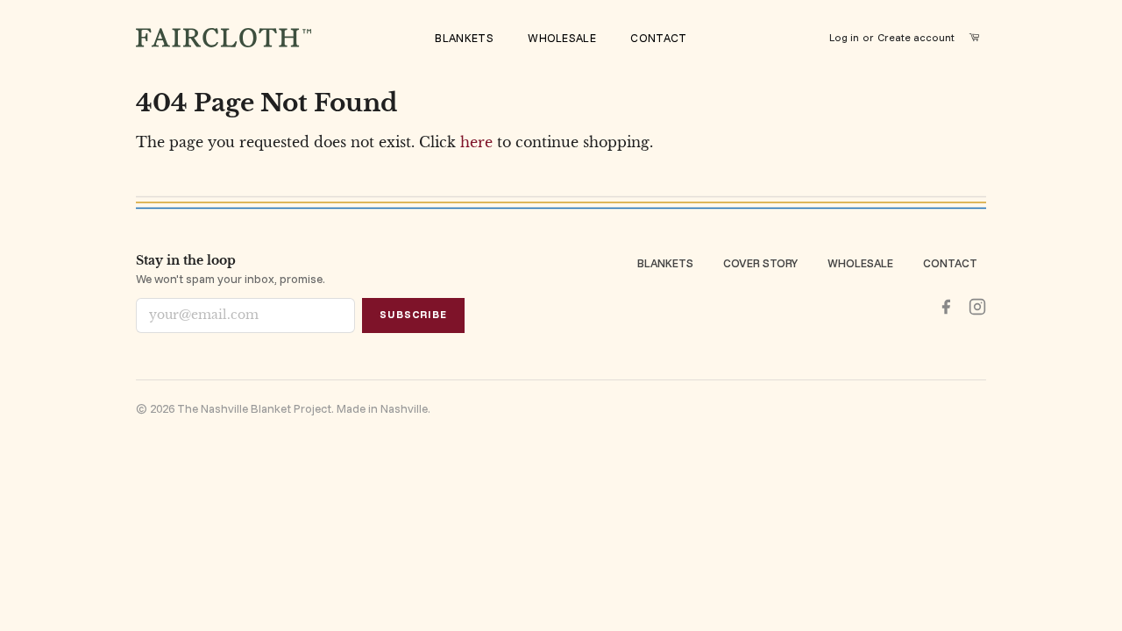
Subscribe (413, 314)
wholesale (562, 38)
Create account (916, 37)
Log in (844, 37)
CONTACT (658, 38)
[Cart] (977, 37)
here (476, 142)
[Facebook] (946, 307)
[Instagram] (977, 307)
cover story (760, 263)
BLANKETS (464, 38)
